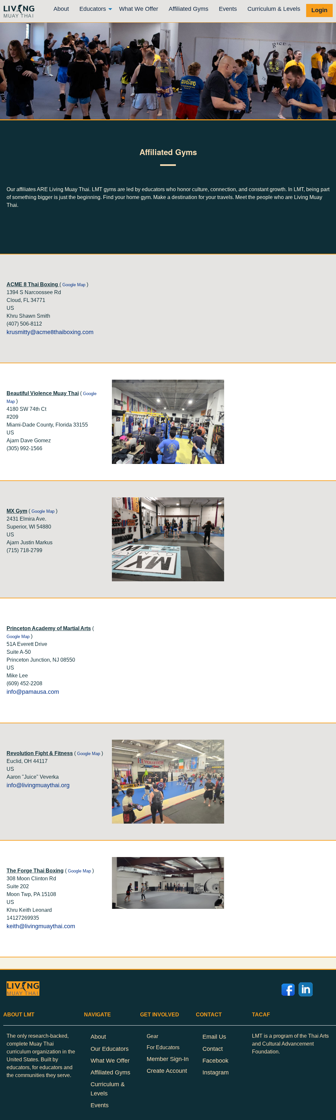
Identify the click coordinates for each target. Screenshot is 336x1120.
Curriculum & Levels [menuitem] (273, 9)
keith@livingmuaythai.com (41, 926)
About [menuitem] (61, 9)
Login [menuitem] (319, 10)
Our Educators (110, 1049)
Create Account (167, 1071)
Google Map (73, 284)
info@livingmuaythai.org (38, 785)
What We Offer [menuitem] (138, 9)
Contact (212, 1049)
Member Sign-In (168, 1059)
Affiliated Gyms (110, 1072)
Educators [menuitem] (92, 9)
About (98, 1036)
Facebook (215, 1060)
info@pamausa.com (33, 692)
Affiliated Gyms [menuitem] (188, 9)
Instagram (215, 1072)
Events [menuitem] (228, 9)
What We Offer (110, 1060)
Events (100, 1105)
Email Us (214, 1036)
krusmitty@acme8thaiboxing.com (50, 332)
